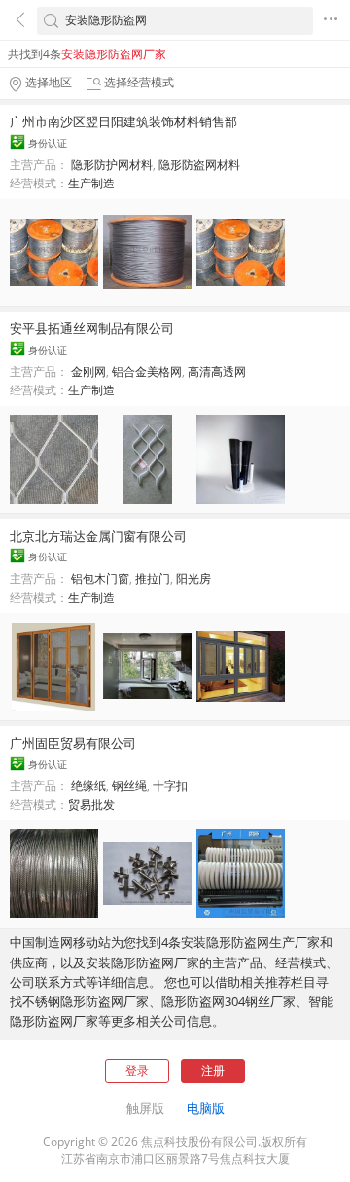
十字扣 (170, 785)
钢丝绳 (129, 785)
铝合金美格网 (147, 371)
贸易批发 (91, 804)
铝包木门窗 (100, 578)
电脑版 (206, 1108)
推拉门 (152, 578)
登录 (137, 1071)
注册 (213, 1071)
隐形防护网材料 (112, 164)
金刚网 (88, 371)
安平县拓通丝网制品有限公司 (92, 328)
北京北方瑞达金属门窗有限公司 (98, 536)
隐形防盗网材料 (199, 164)
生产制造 (91, 183)
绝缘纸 (88, 785)
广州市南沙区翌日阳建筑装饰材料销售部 (123, 121)
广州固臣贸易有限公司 (73, 743)
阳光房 (193, 578)
